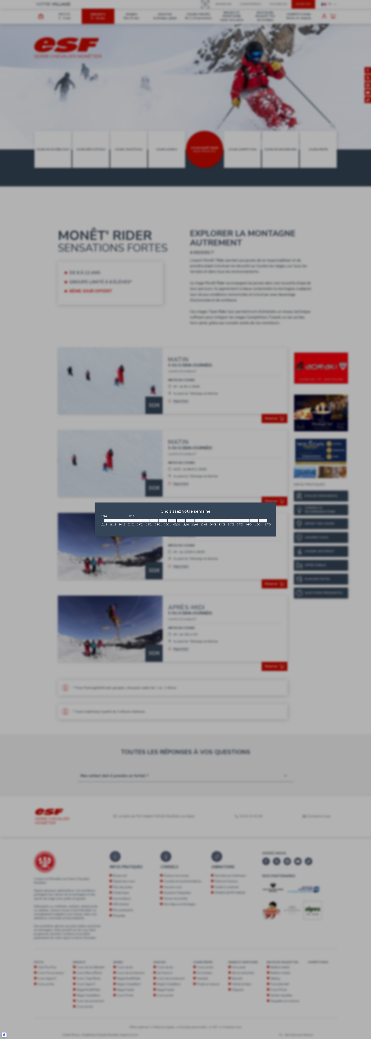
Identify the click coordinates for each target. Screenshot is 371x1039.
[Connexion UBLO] (4, 1035)
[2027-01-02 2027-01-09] (135, 520)
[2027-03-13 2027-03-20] (226, 520)
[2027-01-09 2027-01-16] (144, 520)
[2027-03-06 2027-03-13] (217, 520)
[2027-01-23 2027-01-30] (163, 520)
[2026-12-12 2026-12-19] (108, 520)
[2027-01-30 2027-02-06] (172, 520)
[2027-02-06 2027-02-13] (181, 520)
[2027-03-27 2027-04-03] (244, 520)
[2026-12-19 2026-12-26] (117, 520)
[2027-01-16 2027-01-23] (153, 520)
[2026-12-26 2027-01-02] (126, 520)
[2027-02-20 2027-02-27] (199, 520)
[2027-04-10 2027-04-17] (263, 520)
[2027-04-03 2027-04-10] (253, 520)
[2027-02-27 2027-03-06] (208, 520)
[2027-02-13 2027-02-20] (190, 520)
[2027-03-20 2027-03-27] (235, 520)
